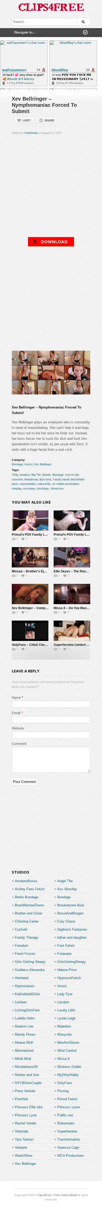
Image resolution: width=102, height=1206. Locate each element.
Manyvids (64, 1034)
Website (18, 728)
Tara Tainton (24, 1139)
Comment (19, 744)
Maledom (64, 1026)
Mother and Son (27, 1075)
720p (15, 474)
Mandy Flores (25, 1034)
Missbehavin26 (26, 1067)
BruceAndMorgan (70, 913)
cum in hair (72, 474)
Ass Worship (67, 889)
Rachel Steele (25, 1123)
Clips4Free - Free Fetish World (57, 1195)
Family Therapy (26, 937)
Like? (26, 120)
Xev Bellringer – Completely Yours (37, 608)
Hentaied (21, 978)
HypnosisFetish (69, 978)
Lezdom (63, 1002)
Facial (56, 479)
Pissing (63, 1091)
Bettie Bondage (26, 897)
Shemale (21, 1131)
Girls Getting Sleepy (30, 962)
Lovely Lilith (66, 1010)
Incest (28, 464)
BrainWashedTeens (29, 905)
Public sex (65, 1115)
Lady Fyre (64, 994)
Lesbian (21, 1002)
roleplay (16, 488)
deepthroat (31, 479)
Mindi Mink (23, 1059)
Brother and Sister (28, 913)
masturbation (28, 483)
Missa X (63, 1059)
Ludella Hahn (25, 1018)
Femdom (21, 946)
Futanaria (64, 954)
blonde (46, 474)
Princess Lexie (68, 1107)
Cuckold (21, 929)
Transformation (68, 1139)
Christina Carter (26, 921)
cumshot (17, 479)
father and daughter (72, 937)
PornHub (21, 1099)
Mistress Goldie (69, 1067)
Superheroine (67, 1131)
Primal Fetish (67, 1099)
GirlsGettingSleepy (71, 962)
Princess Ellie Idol (28, 1107)
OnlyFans (64, 1083)
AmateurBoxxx (26, 881)
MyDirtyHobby (68, 1075)
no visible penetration (65, 483)
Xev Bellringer (43, 464)
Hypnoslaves (25, 986)
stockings (43, 488)
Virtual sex (57, 488)
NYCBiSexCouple (28, 1083)
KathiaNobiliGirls (27, 994)
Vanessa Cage (68, 1147)
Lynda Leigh (66, 1018)
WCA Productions (70, 1156)
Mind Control (66, 1051)
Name (16, 698)
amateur (25, 474)
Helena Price (67, 970)
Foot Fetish (66, 946)
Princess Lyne (26, 1115)
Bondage (17, 464)
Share (49, 120)
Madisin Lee (24, 1026)
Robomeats (66, 1123)
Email (16, 713)
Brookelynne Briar (70, 905)
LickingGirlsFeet (27, 1010)
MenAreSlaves (68, 1042)
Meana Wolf (24, 1042)
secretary (29, 488)
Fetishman (31, 132)
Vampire (21, 1147)
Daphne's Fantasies (72, 929)
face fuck (45, 479)
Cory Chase (66, 921)
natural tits (44, 483)
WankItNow (23, 1156)
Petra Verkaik (25, 1091)
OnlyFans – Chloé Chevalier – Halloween (42, 645)
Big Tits (36, 474)
